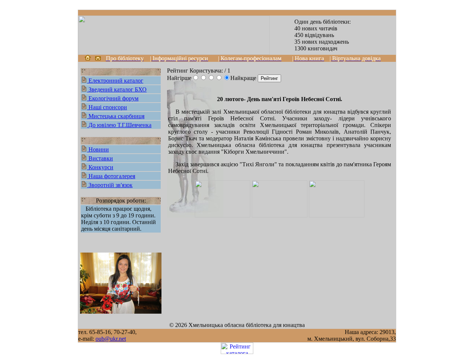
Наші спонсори (107, 107)
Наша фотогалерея (111, 176)
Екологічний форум (112, 98)
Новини (98, 149)
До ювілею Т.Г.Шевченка (119, 125)
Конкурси (100, 167)
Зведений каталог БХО (117, 89)
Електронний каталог (115, 80)
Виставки (100, 158)
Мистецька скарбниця (115, 116)
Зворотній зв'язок (110, 185)
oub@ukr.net (111, 339)
